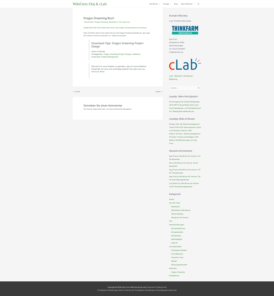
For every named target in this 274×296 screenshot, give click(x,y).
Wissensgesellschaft (179, 265)
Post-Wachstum (177, 254)
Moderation (113, 22)
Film (170, 221)
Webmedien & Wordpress (180, 210)
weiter (159, 92)
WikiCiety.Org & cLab (90, 4)
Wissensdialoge (177, 214)
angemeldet (97, 109)
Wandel (174, 261)
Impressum (151, 287)
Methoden (173, 268)
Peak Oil (174, 243)
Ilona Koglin (121, 36)
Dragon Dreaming (101, 22)
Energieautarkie (177, 232)
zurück (76, 92)
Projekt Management (109, 57)
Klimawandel (176, 236)
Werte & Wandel (98, 51)
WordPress (154, 4)
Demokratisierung (178, 228)
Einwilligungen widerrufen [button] (167, 290)
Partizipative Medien (179, 250)
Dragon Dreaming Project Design (117, 54)
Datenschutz (162, 287)
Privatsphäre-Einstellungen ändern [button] (110, 290)
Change (166, 4)
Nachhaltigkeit (176, 239)
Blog (176, 4)
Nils (170, 163)
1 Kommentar (88, 22)
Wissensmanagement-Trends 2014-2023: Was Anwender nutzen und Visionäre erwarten (185, 127)
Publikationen (174, 276)
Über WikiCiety (186, 4)
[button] (198, 4)
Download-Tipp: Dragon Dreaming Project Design (117, 45)
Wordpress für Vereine (179, 217)
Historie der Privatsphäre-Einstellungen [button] (140, 290)
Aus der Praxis (174, 203)
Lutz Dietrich (174, 183)
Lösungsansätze (175, 246)
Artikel (171, 199)
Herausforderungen (176, 225)
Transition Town (177, 257)
